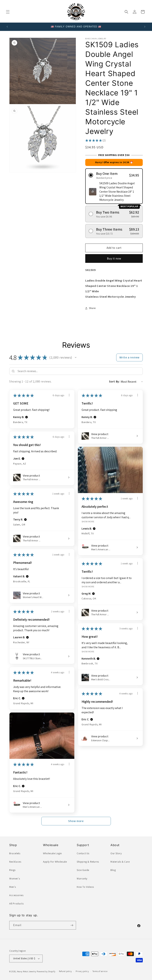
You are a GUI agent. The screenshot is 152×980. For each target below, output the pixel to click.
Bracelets (14, 853)
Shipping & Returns (88, 861)
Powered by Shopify (46, 971)
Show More (88, 521)
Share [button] (92, 308)
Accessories (16, 895)
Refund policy (65, 971)
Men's (12, 887)
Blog (113, 870)
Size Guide (83, 870)
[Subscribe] (72, 925)
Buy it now (114, 258)
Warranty (82, 878)
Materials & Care (120, 861)
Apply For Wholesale (55, 861)
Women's (14, 878)
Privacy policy (82, 971)
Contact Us (83, 853)
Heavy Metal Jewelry (26, 971)
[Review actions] (69, 395)
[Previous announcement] (7, 27)
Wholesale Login (52, 853)
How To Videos (85, 887)
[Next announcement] (145, 27)
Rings (12, 870)
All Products (16, 903)
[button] (8, 12)
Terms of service (99, 971)
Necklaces (15, 861)
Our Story (116, 853)
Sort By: (114, 381)
